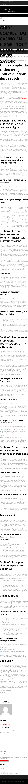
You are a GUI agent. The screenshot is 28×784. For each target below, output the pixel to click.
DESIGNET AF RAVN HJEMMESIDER (10, 782)
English (13, 11)
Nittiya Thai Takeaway (8, 1)
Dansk (10, 9)
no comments (5, 61)
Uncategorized (6, 702)
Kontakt (4, 4)
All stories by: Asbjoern (5, 724)
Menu (4, 3)
